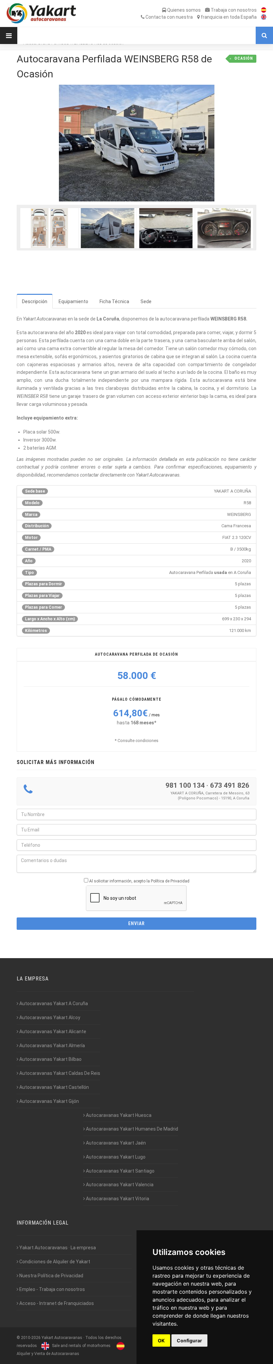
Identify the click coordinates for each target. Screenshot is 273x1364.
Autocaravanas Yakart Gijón (48, 1101)
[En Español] (262, 10)
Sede (145, 301)
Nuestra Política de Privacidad (50, 1275)
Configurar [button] (189, 1340)
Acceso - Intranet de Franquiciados (56, 1303)
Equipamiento (73, 301)
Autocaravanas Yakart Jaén (115, 1143)
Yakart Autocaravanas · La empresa (57, 1247)
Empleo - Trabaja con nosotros (51, 1289)
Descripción (34, 301)
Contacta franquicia (200, 17)
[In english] (262, 17)
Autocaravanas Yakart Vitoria (117, 1198)
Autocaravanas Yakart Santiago (119, 1171)
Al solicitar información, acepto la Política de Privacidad (139, 881)
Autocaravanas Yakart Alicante (52, 1031)
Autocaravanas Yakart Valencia (119, 1184)
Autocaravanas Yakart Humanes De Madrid (131, 1129)
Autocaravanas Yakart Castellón (53, 1087)
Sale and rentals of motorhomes (81, 1345)
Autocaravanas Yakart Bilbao (50, 1059)
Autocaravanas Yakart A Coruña (53, 1003)
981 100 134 (185, 785)
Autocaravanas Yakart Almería (51, 1045)
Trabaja (233, 10)
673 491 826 (229, 785)
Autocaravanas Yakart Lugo (115, 1157)
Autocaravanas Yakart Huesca (118, 1115)
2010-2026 (31, 1337)
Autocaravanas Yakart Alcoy (49, 1017)
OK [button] (161, 1340)
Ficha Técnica (114, 301)
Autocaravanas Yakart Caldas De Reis (59, 1073)
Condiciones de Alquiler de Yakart (54, 1261)
